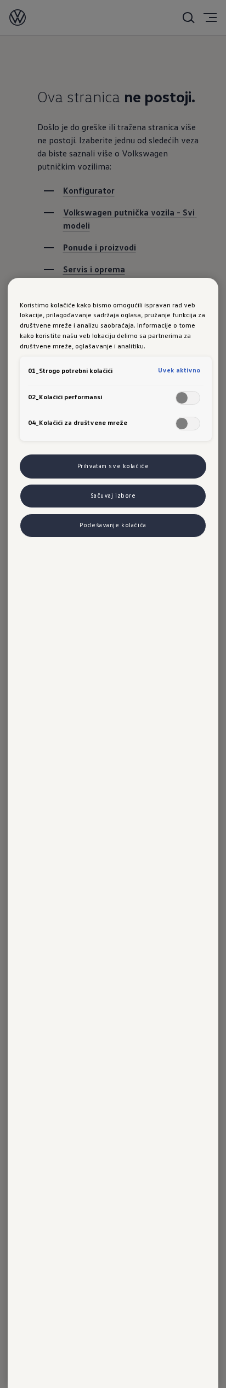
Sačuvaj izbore (113, 495)
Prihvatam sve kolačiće (113, 466)
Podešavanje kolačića (113, 525)
